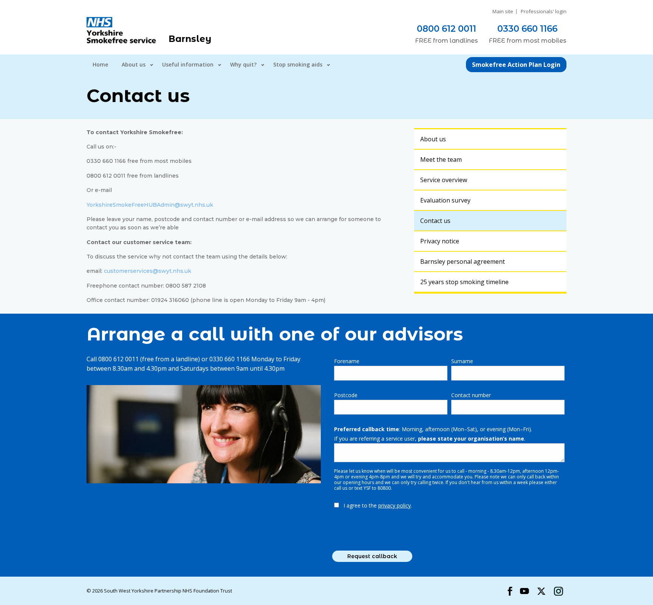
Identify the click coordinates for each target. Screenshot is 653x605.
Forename (346, 361)
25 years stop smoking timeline (464, 282)
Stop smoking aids (297, 64)
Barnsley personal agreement (462, 261)
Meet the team (441, 159)
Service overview (443, 180)
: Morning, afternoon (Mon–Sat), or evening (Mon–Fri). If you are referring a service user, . (433, 434)
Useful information (188, 64)
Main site (502, 11)
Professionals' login (543, 11)
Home (100, 64)
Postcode (345, 395)
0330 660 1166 (527, 28)
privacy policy (394, 505)
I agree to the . (378, 505)
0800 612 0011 (446, 28)
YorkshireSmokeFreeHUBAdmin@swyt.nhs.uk (150, 204)
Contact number (471, 395)
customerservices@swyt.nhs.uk (147, 271)
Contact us (435, 221)
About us (133, 64)
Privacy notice (439, 241)
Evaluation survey (445, 200)
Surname (462, 361)
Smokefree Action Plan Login (516, 64)
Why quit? (243, 64)
